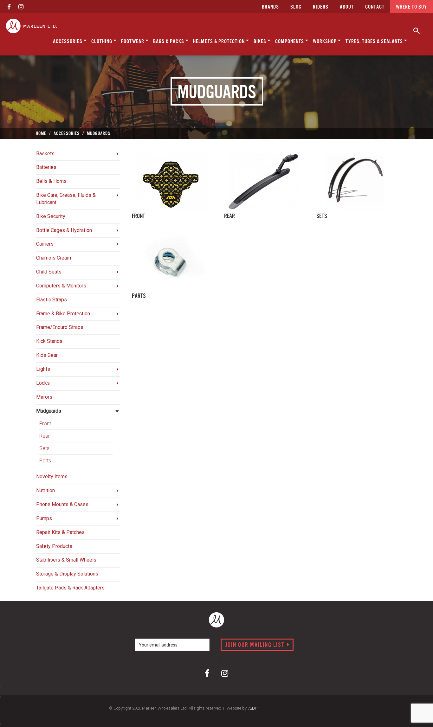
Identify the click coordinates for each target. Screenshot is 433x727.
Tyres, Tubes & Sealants (375, 41)
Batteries (46, 167)
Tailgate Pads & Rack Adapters (70, 588)
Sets (44, 448)
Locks (43, 383)
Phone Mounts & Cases (62, 504)
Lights (43, 369)
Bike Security (50, 216)
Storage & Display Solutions (67, 574)
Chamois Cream (53, 258)
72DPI (253, 708)
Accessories (68, 41)
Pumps (44, 518)
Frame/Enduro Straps (59, 327)
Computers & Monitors (61, 286)
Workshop (325, 41)
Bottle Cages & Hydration (64, 230)
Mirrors (44, 397)
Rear (44, 436)
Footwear (133, 41)
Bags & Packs (169, 41)
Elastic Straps (51, 300)
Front (45, 424)
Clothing (102, 41)
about (347, 7)
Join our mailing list (255, 645)
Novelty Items (52, 476)
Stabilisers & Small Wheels (66, 560)
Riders (320, 7)
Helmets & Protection (219, 41)
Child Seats (48, 272)
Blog (295, 7)
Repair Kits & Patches (60, 532)
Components (290, 41)
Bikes (261, 41)
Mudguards (48, 411)
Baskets (45, 154)
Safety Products (54, 546)
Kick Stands (49, 341)
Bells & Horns (51, 181)
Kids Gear (47, 355)
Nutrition (45, 490)
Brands (270, 7)
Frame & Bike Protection (63, 314)
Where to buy (411, 7)
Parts (45, 461)
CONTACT (375, 7)
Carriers (45, 244)
